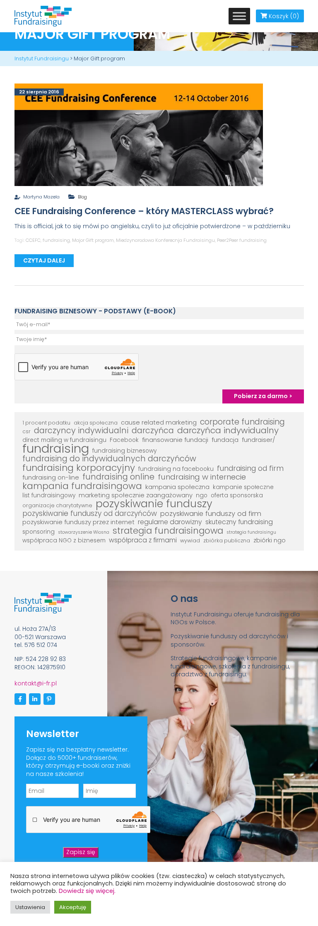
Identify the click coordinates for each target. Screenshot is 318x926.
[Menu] (239, 16)
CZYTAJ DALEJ (44, 260)
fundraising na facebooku (176, 469)
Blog (82, 196)
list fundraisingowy (48, 495)
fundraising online (118, 477)
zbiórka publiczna (226, 540)
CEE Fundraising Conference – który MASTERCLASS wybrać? (144, 211)
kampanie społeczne (243, 487)
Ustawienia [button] (30, 907)
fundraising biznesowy (124, 451)
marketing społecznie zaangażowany (136, 495)
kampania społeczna (177, 487)
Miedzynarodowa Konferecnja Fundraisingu (165, 240)
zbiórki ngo (269, 540)
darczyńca (153, 431)
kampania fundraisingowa (82, 486)
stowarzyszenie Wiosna (83, 532)
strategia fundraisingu (251, 532)
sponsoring (38, 532)
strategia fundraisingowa (168, 531)
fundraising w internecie (202, 477)
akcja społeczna (96, 422)
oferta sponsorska (237, 495)
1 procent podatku (46, 422)
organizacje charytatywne (57, 505)
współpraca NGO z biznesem (64, 540)
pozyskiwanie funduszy (154, 504)
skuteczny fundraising (239, 522)
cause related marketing (159, 422)
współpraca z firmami (143, 540)
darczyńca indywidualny (228, 431)
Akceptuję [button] (72, 907)
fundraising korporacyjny (78, 468)
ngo (201, 495)
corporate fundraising (242, 422)
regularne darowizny (170, 522)
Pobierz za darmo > (263, 396)
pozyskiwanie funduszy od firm (210, 514)
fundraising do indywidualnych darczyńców (109, 459)
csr (26, 431)
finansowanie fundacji (175, 440)
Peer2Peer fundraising (242, 240)
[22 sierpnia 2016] (138, 134)
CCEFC (33, 240)
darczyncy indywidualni (81, 431)
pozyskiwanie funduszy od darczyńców (89, 514)
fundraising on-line (50, 477)
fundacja (225, 440)
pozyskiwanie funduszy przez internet (78, 522)
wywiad (190, 540)
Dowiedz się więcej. (87, 891)
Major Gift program (93, 240)
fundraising (56, 240)
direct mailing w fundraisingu (64, 440)
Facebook (124, 440)
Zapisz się (80, 852)
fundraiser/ (258, 440)
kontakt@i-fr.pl (35, 683)
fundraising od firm (250, 469)
